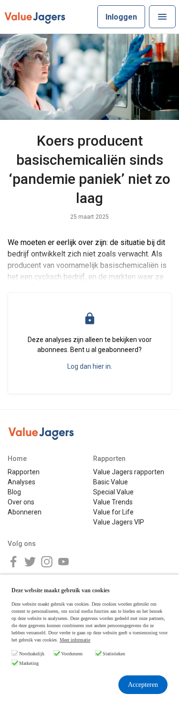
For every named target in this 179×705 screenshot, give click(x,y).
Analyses (21, 482)
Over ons (21, 502)
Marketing (29, 663)
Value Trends (113, 502)
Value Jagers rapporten (128, 472)
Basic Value (110, 482)
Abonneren (25, 512)
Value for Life (113, 512)
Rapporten (24, 472)
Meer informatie (75, 639)
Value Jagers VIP (118, 522)
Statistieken (114, 653)
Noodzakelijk (31, 653)
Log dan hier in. (89, 366)
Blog (14, 492)
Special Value (113, 492)
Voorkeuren (72, 653)
